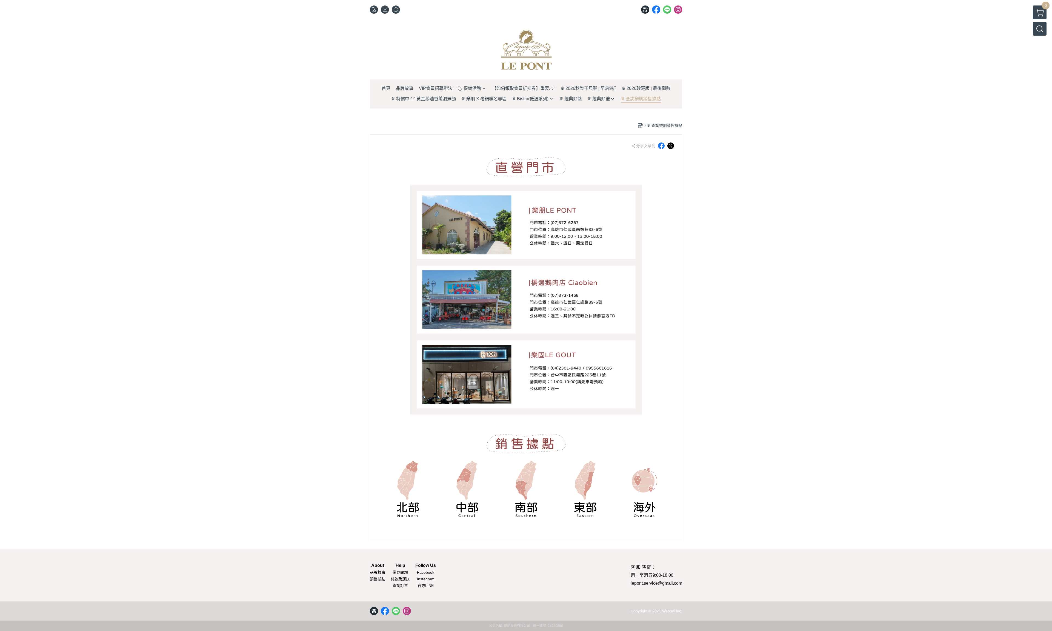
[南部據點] (526, 489)
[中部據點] (466, 489)
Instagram (425, 579)
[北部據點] (407, 489)
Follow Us (425, 565)
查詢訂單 (400, 585)
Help (400, 565)
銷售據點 (377, 579)
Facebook (425, 572)
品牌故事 (377, 572)
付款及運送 (400, 579)
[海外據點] (644, 489)
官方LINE (426, 585)
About (377, 565)
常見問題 (400, 572)
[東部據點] (585, 489)
